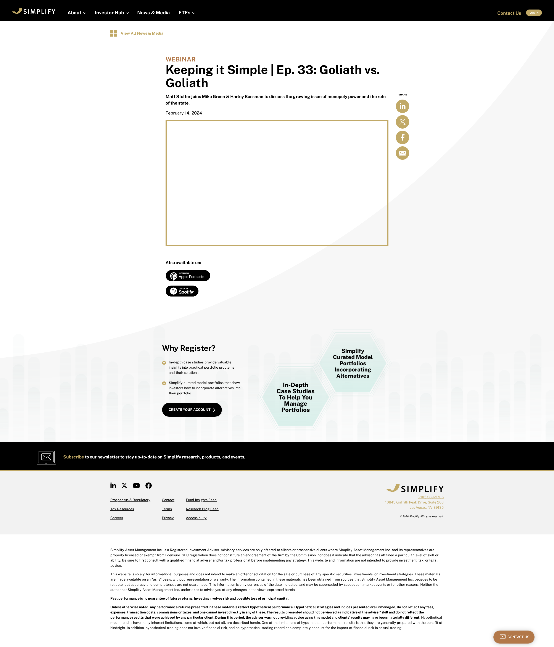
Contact (168, 500)
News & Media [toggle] (153, 12)
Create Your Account (190, 410)
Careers (116, 518)
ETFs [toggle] (184, 12)
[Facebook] (148, 487)
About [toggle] (74, 12)
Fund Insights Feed (201, 500)
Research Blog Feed (202, 509)
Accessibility (196, 518)
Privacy (168, 518)
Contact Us (509, 13)
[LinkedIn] (113, 487)
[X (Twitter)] (124, 487)
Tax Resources (122, 509)
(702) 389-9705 (431, 497)
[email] (402, 153)
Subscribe (73, 457)
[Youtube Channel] (136, 487)
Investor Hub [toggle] (109, 12)
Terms (167, 509)
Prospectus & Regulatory (130, 500)
